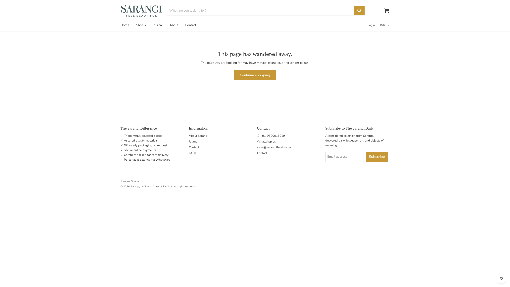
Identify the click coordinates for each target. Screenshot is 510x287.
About (174, 25)
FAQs (192, 153)
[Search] (359, 10)
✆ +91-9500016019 (271, 136)
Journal (158, 25)
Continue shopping (255, 75)
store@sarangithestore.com (275, 147)
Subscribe (377, 156)
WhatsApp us (266, 142)
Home (125, 25)
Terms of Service (130, 181)
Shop (140, 25)
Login (371, 25)
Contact (190, 25)
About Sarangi (198, 136)
